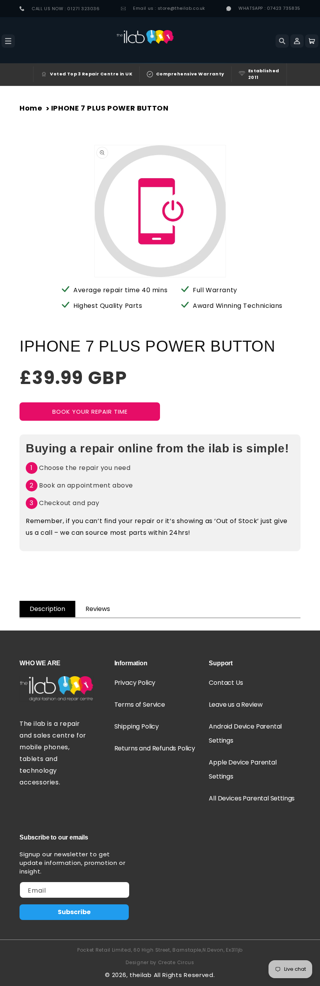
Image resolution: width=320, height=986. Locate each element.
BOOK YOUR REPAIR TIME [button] (90, 411)
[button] (8, 41)
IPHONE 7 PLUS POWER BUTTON (110, 108)
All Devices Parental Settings (252, 798)
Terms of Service (139, 704)
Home (31, 108)
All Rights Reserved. (184, 975)
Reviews (97, 608)
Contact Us (226, 682)
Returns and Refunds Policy (154, 748)
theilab (141, 975)
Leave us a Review (235, 704)
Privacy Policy (135, 682)
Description (47, 608)
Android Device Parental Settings (245, 733)
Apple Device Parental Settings (242, 769)
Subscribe (74, 911)
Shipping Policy (136, 726)
